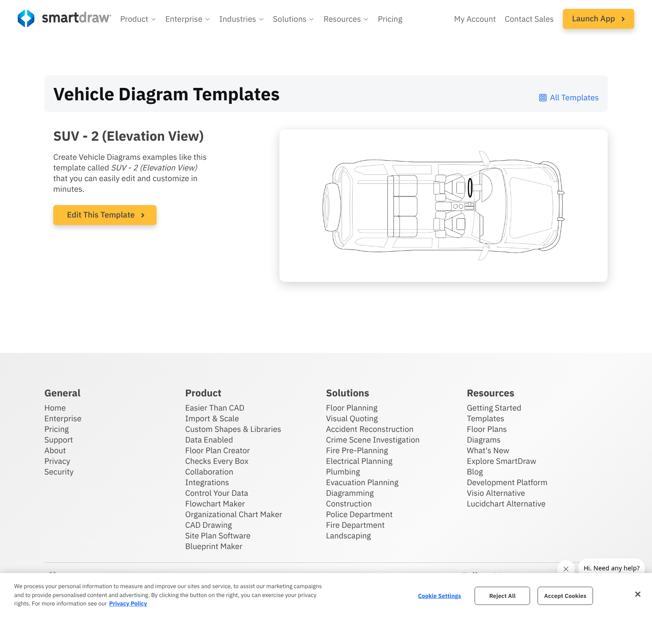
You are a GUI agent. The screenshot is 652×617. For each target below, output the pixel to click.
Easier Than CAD (215, 408)
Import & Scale (212, 418)
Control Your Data (216, 493)
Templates (486, 418)
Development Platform (507, 482)
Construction (349, 503)
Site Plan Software (218, 535)
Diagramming (350, 493)
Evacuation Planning (362, 482)
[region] (326, 595)
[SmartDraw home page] (64, 18)
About (55, 450)
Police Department (359, 514)
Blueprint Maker (214, 546)
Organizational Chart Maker (234, 514)
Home (55, 408)
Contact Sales (529, 19)
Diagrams (484, 440)
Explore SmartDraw (501, 461)
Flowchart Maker (215, 503)
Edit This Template (101, 215)
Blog (475, 472)
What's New (488, 450)
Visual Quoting (352, 418)
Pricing (390, 19)
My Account (475, 19)
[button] (138, 19)
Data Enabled (209, 440)
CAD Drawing (208, 525)
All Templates (574, 97)
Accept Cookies (565, 595)
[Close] (638, 594)
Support (58, 440)
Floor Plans (487, 429)
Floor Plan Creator (217, 450)
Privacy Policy (128, 603)
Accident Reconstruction (370, 429)
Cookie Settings (439, 595)
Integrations (207, 482)
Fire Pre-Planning (357, 450)
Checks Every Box (217, 461)
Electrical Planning (359, 461)
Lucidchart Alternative (506, 503)
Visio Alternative (496, 493)
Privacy (57, 461)
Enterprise (63, 418)
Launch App (594, 18)
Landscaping (348, 535)
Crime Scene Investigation (373, 440)
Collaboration (209, 472)
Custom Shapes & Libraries (233, 429)
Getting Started (494, 408)
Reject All (502, 595)
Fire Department (355, 525)
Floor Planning (351, 408)
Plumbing (343, 472)
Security (59, 472)
